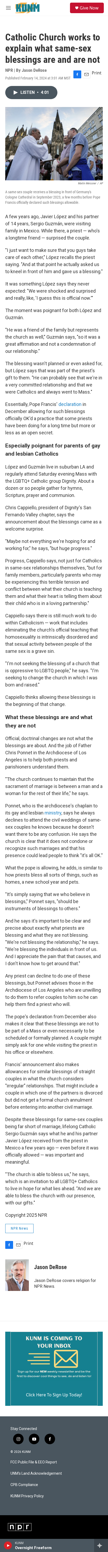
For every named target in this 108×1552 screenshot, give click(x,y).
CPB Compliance (24, 1485)
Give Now (89, 8)
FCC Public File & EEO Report (33, 1462)
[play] (8, 1545)
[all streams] (101, 1545)
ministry (53, 813)
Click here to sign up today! (54, 1395)
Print (96, 73)
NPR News (19, 1228)
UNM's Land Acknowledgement (36, 1473)
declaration (70, 404)
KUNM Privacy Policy (27, 1496)
